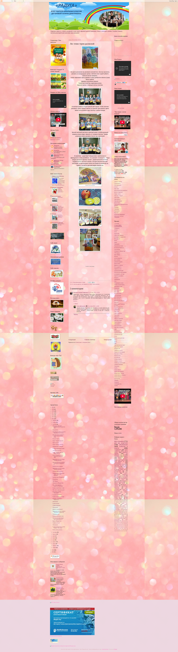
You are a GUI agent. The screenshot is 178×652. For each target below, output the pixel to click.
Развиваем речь (56, 514)
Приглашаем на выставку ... (61, 224)
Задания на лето (117, 268)
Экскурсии (116, 382)
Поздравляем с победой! (58, 446)
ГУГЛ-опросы (117, 252)
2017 (53, 413)
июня (54, 538)
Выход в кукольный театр (58, 516)
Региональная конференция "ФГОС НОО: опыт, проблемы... (58, 474)
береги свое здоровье (119, 235)
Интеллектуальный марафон (120, 272)
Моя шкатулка (117, 298)
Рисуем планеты (56, 438)
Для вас (116, 256)
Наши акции (116, 197)
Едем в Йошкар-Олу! (57, 521)
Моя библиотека (117, 297)
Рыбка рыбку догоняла (57, 529)
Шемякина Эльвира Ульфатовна (80, 292)
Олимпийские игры (118, 334)
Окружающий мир (118, 332)
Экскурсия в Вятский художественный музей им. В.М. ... (59, 427)
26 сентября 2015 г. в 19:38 (93, 306)
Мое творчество (117, 290)
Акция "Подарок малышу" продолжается (58, 453)
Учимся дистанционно (119, 371)
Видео (115, 242)
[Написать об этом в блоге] (90, 282)
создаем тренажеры (118, 364)
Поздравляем (117, 348)
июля (54, 536)
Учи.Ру (115, 368)
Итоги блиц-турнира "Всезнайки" (57, 492)
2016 (53, 414)
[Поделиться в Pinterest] (94, 282)
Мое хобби (116, 291)
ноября (54, 422)
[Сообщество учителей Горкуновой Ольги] (54, 642)
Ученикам (116, 207)
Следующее (72, 339)
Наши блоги (116, 316)
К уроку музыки (56, 503)
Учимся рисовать (95, 284)
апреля (54, 541)
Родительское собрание (58, 466)
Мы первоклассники (118, 306)
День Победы (117, 254)
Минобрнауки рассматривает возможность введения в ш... (59, 463)
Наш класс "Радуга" (118, 195)
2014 (53, 418)
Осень (115, 336)
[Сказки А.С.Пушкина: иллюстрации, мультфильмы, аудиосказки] (54, 380)
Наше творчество (118, 313)
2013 (53, 550)
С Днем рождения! (56, 505)
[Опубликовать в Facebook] (92, 282)
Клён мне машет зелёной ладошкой (60, 588)
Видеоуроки (116, 210)
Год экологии (117, 249)
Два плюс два (55, 205)
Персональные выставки (119, 345)
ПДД (115, 343)
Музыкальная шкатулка (119, 300)
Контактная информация (119, 214)
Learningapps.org (117, 383)
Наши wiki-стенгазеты (118, 327)
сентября (55, 532)
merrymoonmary (105, 649)
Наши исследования (118, 318)
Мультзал (116, 212)
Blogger (115, 649)
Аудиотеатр (116, 233)
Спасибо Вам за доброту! (58, 471)
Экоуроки (116, 380)
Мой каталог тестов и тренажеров (118, 217)
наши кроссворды (118, 320)
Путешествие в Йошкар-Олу (58, 477)
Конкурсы (116, 277)
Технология (116, 366)
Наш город (116, 188)
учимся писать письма (119, 373)
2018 (53, 411)
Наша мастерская (118, 201)
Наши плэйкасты (117, 322)
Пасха (115, 341)
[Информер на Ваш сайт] (117, 78)
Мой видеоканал (117, 185)
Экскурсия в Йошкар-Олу (58, 483)
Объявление (55, 429)
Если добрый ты (117, 267)
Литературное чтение (118, 282)
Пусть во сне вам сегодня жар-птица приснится (58, 518)
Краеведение (117, 279)
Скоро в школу (117, 193)
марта (54, 543)
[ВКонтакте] (123, 82)
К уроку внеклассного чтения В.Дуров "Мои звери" (59, 527)
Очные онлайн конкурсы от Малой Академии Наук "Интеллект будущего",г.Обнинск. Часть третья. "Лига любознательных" (58, 182)
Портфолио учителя (57, 450)
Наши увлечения (117, 325)
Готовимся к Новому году (119, 251)
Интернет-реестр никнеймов (56, 636)
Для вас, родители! (118, 192)
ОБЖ (115, 329)
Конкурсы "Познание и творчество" (57, 499)
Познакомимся (117, 183)
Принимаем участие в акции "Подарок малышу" (58, 460)
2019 (53, 409)
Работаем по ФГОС (118, 353)
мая (54, 539)
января (54, 547)
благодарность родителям (119, 237)
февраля (55, 545)
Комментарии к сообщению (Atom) (83, 342)
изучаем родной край (118, 270)
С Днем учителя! (56, 522)
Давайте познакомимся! (58, 509)
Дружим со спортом (118, 265)
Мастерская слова (118, 286)
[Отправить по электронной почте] (88, 282)
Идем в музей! (56, 442)
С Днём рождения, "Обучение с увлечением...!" (61, 190)
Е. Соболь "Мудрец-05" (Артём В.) (60, 216)
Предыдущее (108, 339)
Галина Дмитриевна (81, 306)
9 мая (115, 231)
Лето (115, 281)
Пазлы (115, 339)
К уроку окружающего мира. (59, 448)
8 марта (116, 230)
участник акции (121, 108)
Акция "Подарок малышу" (58, 440)
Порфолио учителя (118, 350)
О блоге (116, 186)
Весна (115, 240)
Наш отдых (116, 311)
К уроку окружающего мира (58, 487)
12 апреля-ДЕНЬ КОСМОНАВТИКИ (118, 226)
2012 (53, 551)
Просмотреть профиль (55, 139)
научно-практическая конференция (118, 309)
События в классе (118, 361)
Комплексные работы (118, 275)
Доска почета (117, 202)
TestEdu (116, 385)
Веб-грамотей (117, 238)
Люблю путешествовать (119, 284)
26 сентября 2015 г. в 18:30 (94, 292)
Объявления (117, 330)
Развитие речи (117, 355)
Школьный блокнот (56, 196)
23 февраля (116, 228)
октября (54, 424)
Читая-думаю (117, 378)
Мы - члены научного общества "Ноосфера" (58, 485)
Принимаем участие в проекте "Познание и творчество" (59, 512)
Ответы (76, 303)
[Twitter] (124, 82)
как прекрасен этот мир (87, 284)
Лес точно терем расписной (58, 489)
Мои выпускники (117, 293)
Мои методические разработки (120, 190)
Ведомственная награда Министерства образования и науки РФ (60, 566)
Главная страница (89, 339)
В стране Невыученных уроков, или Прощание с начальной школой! (60, 209)
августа (54, 534)
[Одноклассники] (126, 82)
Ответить (75, 301)
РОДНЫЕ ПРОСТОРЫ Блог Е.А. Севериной (58, 177)
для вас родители (77, 284)
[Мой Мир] (115, 84)
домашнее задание (118, 261)
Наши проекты (117, 199)
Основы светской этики (119, 338)
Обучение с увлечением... (58, 187)
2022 (53, 407)
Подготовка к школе (118, 346)
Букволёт (54, 213)
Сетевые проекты (118, 359)
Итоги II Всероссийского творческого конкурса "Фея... (58, 456)
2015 (53, 416)
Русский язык (117, 357)
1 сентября (116, 223)
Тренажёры (116, 209)
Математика (116, 288)
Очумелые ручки (59, 577)
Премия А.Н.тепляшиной (119, 352)
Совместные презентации (119, 362)
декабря (55, 420)
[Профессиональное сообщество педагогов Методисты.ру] (63, 645)
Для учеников (117, 260)
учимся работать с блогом (119, 375)
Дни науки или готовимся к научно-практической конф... (58, 435)
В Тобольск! (60, 197)
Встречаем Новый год (119, 247)
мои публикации (117, 295)
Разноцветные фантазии (57, 222)
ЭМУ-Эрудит (55, 481)
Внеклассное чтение (118, 245)
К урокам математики (57, 494)
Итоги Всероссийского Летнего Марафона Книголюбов (59, 432)
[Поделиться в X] (91, 282)
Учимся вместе (117, 369)
